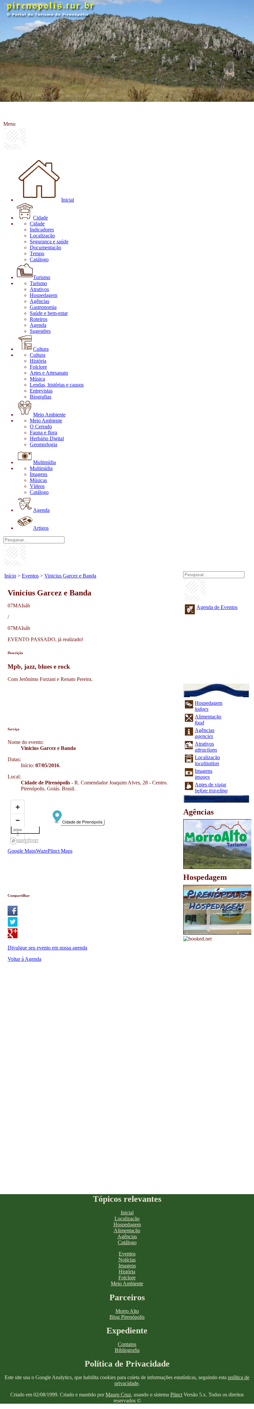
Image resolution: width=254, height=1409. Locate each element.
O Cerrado (41, 426)
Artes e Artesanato (49, 373)
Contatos (127, 1344)
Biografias (40, 396)
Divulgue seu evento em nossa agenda (47, 947)
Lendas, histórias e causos (57, 385)
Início (10, 576)
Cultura (41, 349)
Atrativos (39, 289)
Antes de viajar (211, 787)
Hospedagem (43, 295)
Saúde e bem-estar (49, 313)
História (38, 361)
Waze (42, 851)
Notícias (127, 1259)
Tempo (37, 253)
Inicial (67, 200)
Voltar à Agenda (24, 959)
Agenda (38, 325)
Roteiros (38, 319)
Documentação (45, 247)
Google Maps (22, 851)
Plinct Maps (60, 851)
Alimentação (127, 1230)
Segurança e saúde (49, 241)
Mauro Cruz (118, 1394)
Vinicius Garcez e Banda (70, 576)
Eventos (30, 576)
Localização (42, 235)
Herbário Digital (47, 438)
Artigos (41, 528)
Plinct (176, 1394)
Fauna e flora (43, 432)
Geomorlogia (43, 444)
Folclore (38, 367)
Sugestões (40, 331)
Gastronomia (43, 307)
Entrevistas (41, 391)
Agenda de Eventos (216, 607)
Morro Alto (127, 1311)
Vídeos (37, 486)
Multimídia (44, 462)
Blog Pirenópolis (127, 1317)
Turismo (41, 277)
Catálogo (39, 259)
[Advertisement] (128, 702)
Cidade (40, 217)
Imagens (38, 474)
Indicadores (42, 229)
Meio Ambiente (49, 414)
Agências (39, 301)
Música (37, 379)
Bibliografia (127, 1350)
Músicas (38, 480)
